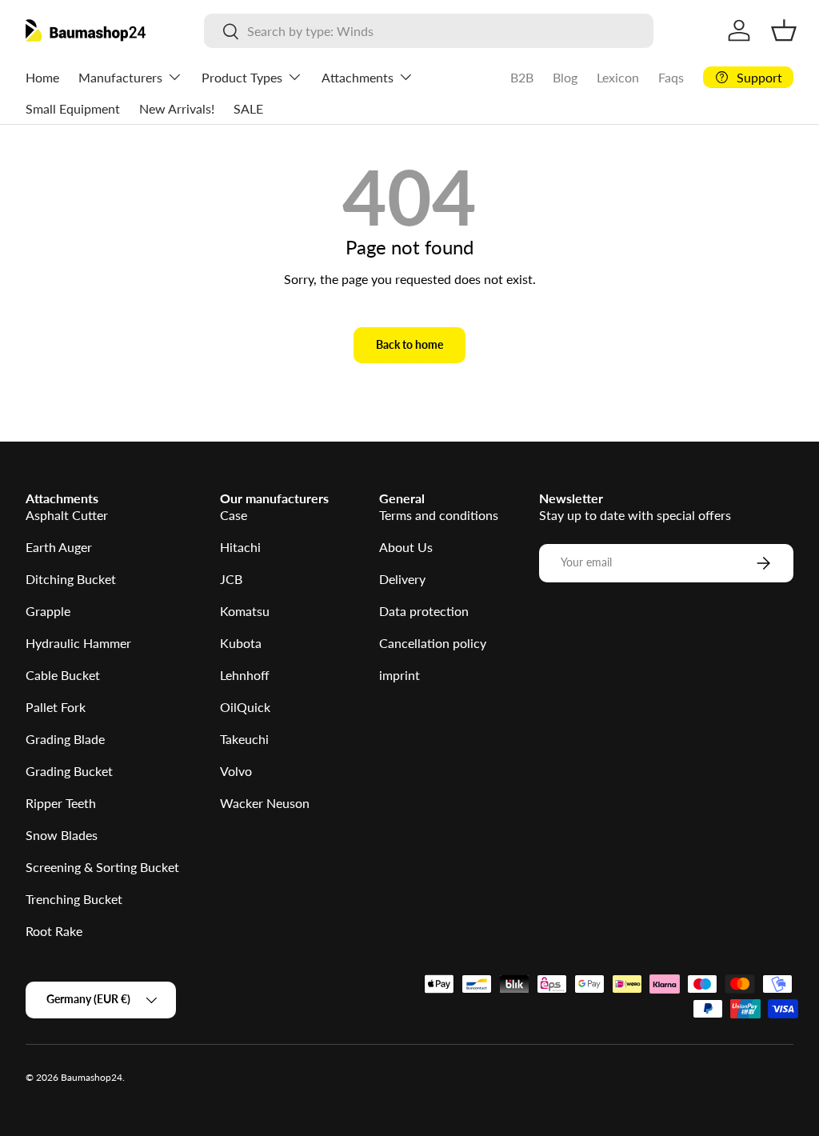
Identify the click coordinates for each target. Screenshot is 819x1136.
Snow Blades (62, 834)
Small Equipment (73, 108)
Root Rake (54, 930)
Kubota (241, 642)
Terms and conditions (438, 514)
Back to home (409, 344)
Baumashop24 (91, 1077)
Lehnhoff (245, 674)
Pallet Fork (56, 706)
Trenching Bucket (74, 898)
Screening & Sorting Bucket (102, 866)
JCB (231, 578)
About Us (406, 546)
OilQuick (245, 706)
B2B (521, 77)
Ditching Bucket (71, 578)
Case (233, 514)
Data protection (424, 610)
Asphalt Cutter (67, 514)
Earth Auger (59, 546)
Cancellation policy (432, 642)
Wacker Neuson (265, 802)
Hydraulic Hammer (78, 642)
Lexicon (618, 77)
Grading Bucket (69, 770)
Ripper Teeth (61, 802)
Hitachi (240, 546)
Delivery (402, 578)
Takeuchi (244, 738)
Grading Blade (65, 738)
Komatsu (245, 610)
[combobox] (428, 31)
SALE (248, 108)
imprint (399, 674)
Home (42, 77)
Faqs (671, 77)
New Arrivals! (176, 108)
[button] (783, 30)
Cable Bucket (63, 674)
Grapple (48, 610)
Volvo (236, 770)
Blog (565, 77)
